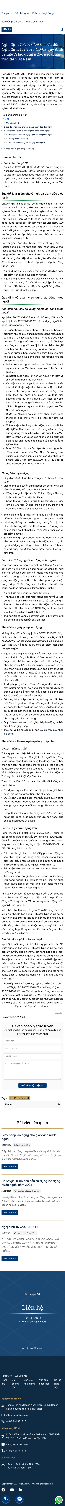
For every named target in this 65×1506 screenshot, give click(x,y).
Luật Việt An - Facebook (3, 1490)
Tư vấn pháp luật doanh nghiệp (26, 1191)
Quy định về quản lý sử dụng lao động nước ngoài (28, 130)
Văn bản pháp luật (12, 21)
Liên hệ (7, 29)
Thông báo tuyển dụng (18, 139)
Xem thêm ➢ (10, 1166)
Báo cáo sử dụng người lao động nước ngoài (27, 142)
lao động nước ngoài (19, 1098)
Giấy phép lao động (22, 1145)
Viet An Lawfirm (47, 29)
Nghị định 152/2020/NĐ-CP (20, 1227)
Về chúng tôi (22, 13)
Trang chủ (7, 13)
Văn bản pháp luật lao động (25, 1233)
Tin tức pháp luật (34, 21)
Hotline (6, 1499)
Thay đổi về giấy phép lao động (20, 148)
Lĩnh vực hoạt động (43, 13)
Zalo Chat (19, 1499)
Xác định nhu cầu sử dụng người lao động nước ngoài (30, 135)
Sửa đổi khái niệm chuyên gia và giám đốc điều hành (29, 127)
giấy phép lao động (49, 707)
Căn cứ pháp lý (12, 123)
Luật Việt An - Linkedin (20, 1490)
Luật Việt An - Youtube (12, 1490)
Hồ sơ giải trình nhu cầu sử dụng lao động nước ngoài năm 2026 (31, 1183)
